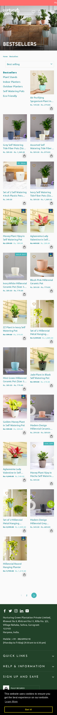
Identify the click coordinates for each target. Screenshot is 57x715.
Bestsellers (10, 72)
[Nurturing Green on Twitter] (10, 611)
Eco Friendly (10, 95)
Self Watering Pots (13, 90)
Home (5, 56)
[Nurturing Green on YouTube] (27, 611)
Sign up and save (21, 676)
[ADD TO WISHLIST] (34, 74)
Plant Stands (10, 76)
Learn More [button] (11, 701)
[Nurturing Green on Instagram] (16, 611)
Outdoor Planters (13, 86)
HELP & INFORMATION (24, 666)
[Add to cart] (51, 108)
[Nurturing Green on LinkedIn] (21, 611)
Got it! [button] (28, 709)
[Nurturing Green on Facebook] (4, 611)
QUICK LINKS (15, 656)
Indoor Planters (12, 81)
